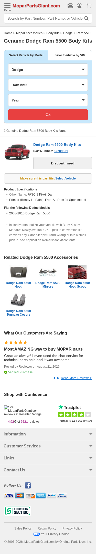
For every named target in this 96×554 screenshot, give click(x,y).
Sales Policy (22, 528)
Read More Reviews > (76, 378)
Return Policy (47, 528)
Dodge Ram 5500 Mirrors (47, 284)
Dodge (68, 33)
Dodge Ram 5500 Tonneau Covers (18, 312)
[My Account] (80, 6)
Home (8, 33)
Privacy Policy (72, 528)
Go (48, 115)
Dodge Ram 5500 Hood (18, 284)
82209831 (61, 151)
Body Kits (52, 33)
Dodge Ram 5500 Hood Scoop (77, 284)
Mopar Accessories (29, 33)
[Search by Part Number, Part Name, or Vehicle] (86, 18)
